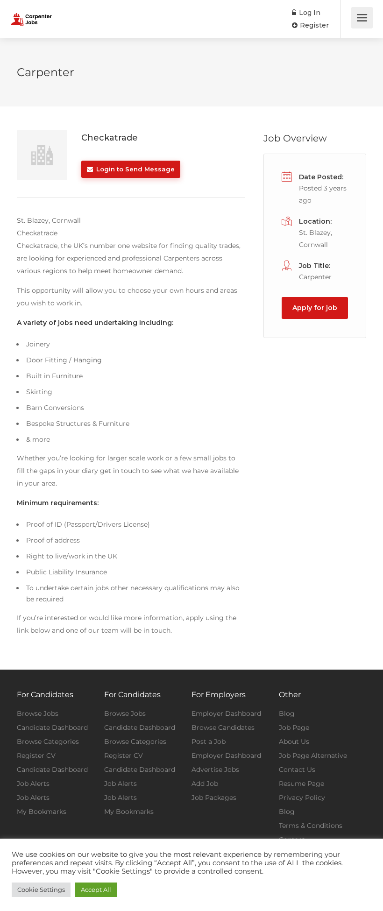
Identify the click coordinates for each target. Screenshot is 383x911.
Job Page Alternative (313, 755)
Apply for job (314, 308)
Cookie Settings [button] (41, 889)
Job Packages (214, 797)
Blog (287, 713)
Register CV (36, 755)
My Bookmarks (41, 811)
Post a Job (209, 741)
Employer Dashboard (226, 713)
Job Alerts (33, 783)
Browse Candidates (223, 727)
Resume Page (301, 783)
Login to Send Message (134, 169)
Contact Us (297, 769)
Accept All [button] (96, 889)
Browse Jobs (37, 713)
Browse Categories (48, 741)
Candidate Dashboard (52, 727)
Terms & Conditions (310, 825)
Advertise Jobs (215, 769)
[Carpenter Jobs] (31, 12)
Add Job (205, 783)
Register (313, 25)
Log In (308, 12)
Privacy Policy (302, 797)
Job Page (294, 727)
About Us (294, 741)
